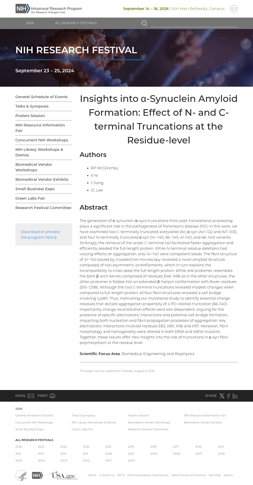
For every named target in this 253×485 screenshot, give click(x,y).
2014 (18, 453)
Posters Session (30, 115)
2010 (131, 453)
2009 (153, 453)
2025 (41, 446)
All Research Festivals (76, 23)
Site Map (215, 475)
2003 (63, 460)
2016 (198, 446)
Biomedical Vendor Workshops (33, 167)
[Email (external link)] (234, 8)
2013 (41, 453)
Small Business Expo (35, 189)
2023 (86, 446)
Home (92, 475)
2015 (221, 446)
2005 (18, 460)
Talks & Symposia (32, 106)
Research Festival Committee (43, 208)
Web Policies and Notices (189, 475)
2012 (63, 453)
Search (228, 475)
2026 (30, 23)
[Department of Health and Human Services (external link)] (20, 475)
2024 (63, 446)
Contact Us (106, 475)
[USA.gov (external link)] (63, 475)
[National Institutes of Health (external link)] (37, 475)
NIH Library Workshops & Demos (39, 152)
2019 (131, 446)
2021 (108, 446)
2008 (176, 453)
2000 (131, 460)
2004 (41, 460)
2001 (108, 460)
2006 (221, 453)
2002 (86, 460)
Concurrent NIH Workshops (41, 140)
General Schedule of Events (41, 97)
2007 (198, 453)
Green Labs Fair (30, 198)
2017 (176, 446)
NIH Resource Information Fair (40, 128)
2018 (153, 446)
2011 (85, 453)
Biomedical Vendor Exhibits (41, 179)
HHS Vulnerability (148, 475)
